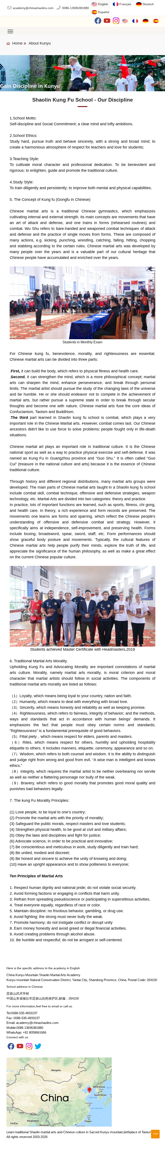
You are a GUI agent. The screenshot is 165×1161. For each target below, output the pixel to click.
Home (17, 43)
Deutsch (148, 4)
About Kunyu (40, 43)
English (103, 4)
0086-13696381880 (75, 8)
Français (125, 4)
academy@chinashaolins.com (33, 8)
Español (103, 12)
